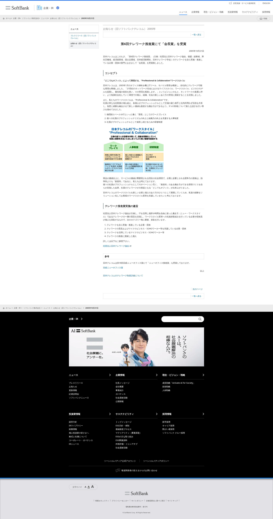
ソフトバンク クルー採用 (173, 432)
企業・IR (16, 18)
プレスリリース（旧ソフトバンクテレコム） (83, 36)
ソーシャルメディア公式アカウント (120, 460)
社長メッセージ (123, 382)
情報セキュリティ (102, 500)
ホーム (8, 18)
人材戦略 (166, 390)
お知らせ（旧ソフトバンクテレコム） (64, 18)
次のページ (198, 289)
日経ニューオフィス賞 (113, 267)
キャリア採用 (168, 425)
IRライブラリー (76, 425)
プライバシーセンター (120, 500)
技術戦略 (166, 386)
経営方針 (73, 421)
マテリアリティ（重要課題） (128, 432)
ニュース (44, 18)
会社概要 (120, 386)
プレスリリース (76, 382)
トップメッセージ (124, 421)
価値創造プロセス (124, 429)
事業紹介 (120, 390)
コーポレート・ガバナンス (81, 440)
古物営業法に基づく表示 (155, 500)
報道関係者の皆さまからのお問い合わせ (139, 470)
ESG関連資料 (121, 440)
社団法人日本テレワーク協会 (116, 246)
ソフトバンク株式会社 (30, 18)
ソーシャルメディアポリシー (156, 460)
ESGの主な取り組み (124, 436)
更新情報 (73, 390)
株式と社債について (78, 436)
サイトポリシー (137, 500)
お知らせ (73, 386)
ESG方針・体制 (122, 425)
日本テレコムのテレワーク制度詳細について (123, 275)
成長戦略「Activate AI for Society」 (178, 382)
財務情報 (73, 429)
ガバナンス (121, 394)
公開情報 (120, 401)
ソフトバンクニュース (79, 397)
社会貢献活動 (122, 397)
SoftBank (17, 8)
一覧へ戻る (196, 34)
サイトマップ (172, 500)
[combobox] (179, 319)
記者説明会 (74, 394)
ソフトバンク (136, 493)
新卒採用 (166, 421)
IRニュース (74, 444)
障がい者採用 (168, 429)
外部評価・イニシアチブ (126, 444)
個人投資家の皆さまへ (79, 432)
